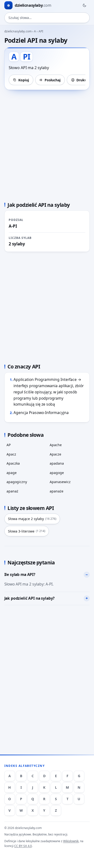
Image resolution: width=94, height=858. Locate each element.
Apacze (55, 454)
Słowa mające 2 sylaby (32, 518)
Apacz (11, 454)
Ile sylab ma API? (19, 574)
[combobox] (47, 17)
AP (9, 445)
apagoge (57, 472)
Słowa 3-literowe (26, 531)
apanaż (12, 491)
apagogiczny (17, 481)
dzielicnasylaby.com (18, 31)
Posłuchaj (52, 80)
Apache (56, 445)
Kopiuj (23, 80)
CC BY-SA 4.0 (23, 846)
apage (12, 472)
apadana (57, 463)
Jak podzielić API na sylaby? (29, 598)
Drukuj (82, 80)
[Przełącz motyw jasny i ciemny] (84, 5)
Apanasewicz (60, 481)
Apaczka (13, 463)
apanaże (56, 491)
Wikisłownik (71, 841)
